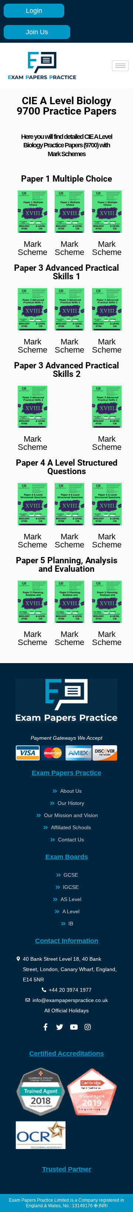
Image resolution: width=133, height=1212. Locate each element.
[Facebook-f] (45, 1027)
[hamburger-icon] (120, 65)
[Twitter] (59, 1027)
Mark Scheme (32, 248)
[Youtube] (73, 1027)
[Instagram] (88, 1027)
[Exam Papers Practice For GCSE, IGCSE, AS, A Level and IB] (42, 65)
